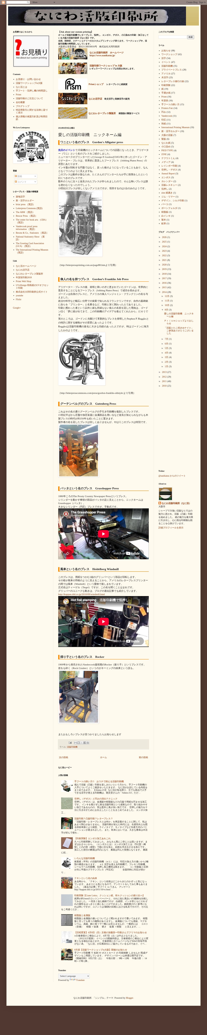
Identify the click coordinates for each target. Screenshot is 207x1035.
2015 (164, 287)
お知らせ (165, 50)
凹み (163, 112)
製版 (163, 139)
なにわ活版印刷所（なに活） (176, 503)
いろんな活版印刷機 (84, 858)
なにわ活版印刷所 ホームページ (107, 52)
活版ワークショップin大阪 (29, 83)
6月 (167, 343)
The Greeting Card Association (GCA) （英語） (30, 244)
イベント (165, 62)
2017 (164, 278)
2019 (164, 269)
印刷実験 (165, 85)
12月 (167, 296)
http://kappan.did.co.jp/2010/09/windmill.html (81, 594)
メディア (165, 162)
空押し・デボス (169, 169)
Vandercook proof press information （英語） (26, 227)
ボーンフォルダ (169, 208)
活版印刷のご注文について (29, 98)
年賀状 (164, 100)
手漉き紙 (165, 93)
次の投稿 (63, 757)
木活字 (164, 77)
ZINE (164, 154)
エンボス (165, 177)
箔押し (164, 189)
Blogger (129, 998)
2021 (164, 260)
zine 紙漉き (167, 193)
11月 (167, 300)
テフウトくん (168, 158)
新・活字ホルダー (25, 200)
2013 (164, 372)
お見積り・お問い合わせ (28, 79)
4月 (167, 353)
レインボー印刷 (169, 166)
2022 (164, 255)
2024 (164, 246)
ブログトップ (22, 106)
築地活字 (20, 196)
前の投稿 (143, 757)
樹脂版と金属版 (82, 915)
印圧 (163, 120)
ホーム (103, 757)
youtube (19, 295)
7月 (167, 339)
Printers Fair (167, 108)
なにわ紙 (165, 143)
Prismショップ (96, 84)
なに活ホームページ (26, 266)
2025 (164, 242)
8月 (167, 310)
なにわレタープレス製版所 (29, 274)
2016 (164, 283)
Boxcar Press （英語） (26, 216)
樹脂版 (164, 212)
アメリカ (165, 73)
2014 (164, 292)
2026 (164, 237)
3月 (167, 357)
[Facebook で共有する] (84, 742)
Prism (18, 94)
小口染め (165, 146)
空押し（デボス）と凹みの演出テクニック (95, 799)
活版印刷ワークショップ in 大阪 (106, 65)
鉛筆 (163, 223)
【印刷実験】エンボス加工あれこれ (92, 838)
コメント (22, 182)
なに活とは (21, 87)
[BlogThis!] (78, 742)
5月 (167, 348)
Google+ (17, 308)
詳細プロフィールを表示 (170, 527)
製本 (163, 220)
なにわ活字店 (22, 270)
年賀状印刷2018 (24, 277)
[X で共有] (81, 742)
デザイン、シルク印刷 (172, 200)
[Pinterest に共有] (87, 742)
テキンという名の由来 (85, 878)
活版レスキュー (169, 185)
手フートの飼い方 (170, 104)
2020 (164, 264)
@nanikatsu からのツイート (172, 476)
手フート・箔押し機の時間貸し (32, 90)
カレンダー (167, 181)
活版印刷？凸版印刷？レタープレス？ (93, 818)
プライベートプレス (171, 69)
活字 (163, 58)
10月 (167, 305)
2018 (164, 274)
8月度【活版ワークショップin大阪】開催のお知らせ (100, 950)
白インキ (165, 216)
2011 (164, 381)
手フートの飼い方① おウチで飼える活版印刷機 (99, 781)
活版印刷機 (72, 747)
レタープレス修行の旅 (172, 81)
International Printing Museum (175, 127)
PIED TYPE (167, 150)
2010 (164, 386)
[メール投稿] (70, 742)
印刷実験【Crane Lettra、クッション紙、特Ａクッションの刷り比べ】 (109, 895)
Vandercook (166, 116)
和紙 (163, 123)
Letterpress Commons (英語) (29, 208)
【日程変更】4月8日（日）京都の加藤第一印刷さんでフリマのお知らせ (110, 932)
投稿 (19, 176)
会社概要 (20, 102)
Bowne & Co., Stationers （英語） (32, 233)
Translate (80, 980)
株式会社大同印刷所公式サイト (32, 292)
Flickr (18, 299)
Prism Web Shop (23, 281)
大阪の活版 (167, 135)
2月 (167, 362)
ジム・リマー (168, 196)
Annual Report (168, 173)
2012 (164, 377)
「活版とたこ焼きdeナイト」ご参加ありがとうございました (179, 331)
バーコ (164, 204)
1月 (167, 366)
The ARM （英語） (25, 212)
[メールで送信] (75, 742)
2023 (164, 251)
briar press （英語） (25, 204)
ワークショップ (169, 54)
